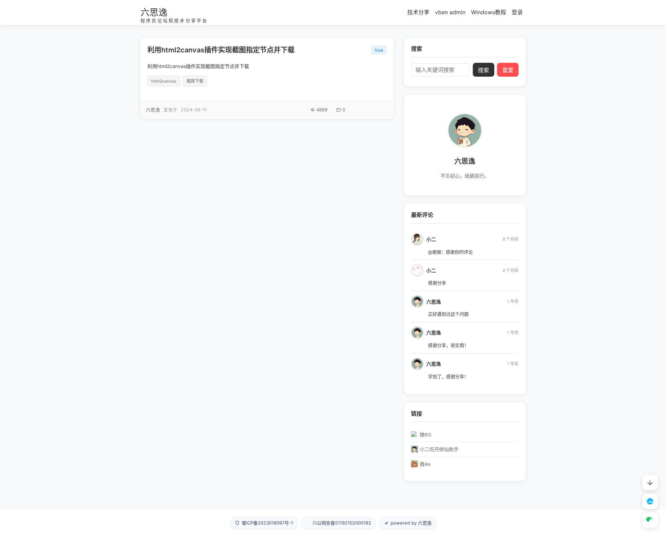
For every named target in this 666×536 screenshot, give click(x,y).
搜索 (483, 70)
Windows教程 (488, 12)
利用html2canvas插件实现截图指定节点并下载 (220, 50)
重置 (507, 70)
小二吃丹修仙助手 (439, 449)
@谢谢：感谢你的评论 (450, 252)
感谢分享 (437, 283)
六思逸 (154, 12)
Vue (379, 50)
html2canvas (163, 81)
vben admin (450, 12)
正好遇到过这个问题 (448, 314)
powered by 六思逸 (411, 523)
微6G (425, 434)
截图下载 (195, 81)
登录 (517, 12)
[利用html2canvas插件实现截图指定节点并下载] (267, 78)
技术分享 (418, 12)
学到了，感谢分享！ (448, 376)
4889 (321, 109)
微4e (425, 464)
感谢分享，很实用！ (448, 345)
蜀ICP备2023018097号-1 (267, 523)
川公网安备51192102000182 (342, 523)
